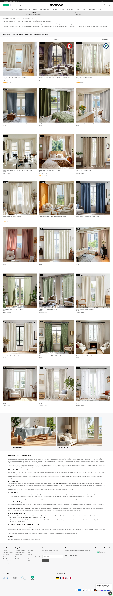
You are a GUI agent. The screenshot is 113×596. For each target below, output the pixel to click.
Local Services (70, 9)
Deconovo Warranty (20, 550)
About (83, 9)
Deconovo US (9, 589)
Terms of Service (7, 567)
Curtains (14, 9)
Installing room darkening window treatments (19, 508)
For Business (30, 563)
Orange (28, 539)
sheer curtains (35, 529)
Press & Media (6, 558)
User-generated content (34, 556)
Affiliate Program (32, 561)
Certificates (6, 556)
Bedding (62, 9)
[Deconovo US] (56, 5)
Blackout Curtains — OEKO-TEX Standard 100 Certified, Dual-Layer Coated (19, 18)
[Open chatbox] (110, 593)
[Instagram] (68, 555)
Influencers (30, 558)
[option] (33, 433)
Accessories (54, 9)
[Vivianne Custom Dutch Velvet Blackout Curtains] (20, 244)
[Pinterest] (73, 555)
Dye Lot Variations (19, 558)
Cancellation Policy (19, 552)
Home (4, 18)
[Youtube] (71, 555)
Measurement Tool (44, 9)
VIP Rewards (30, 550)
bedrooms (58, 483)
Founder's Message (8, 552)
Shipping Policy (18, 554)
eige (15, 539)
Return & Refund (19, 556)
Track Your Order (19, 565)
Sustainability (107, 1)
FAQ (16, 561)
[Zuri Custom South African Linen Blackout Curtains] (20, 59)
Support (78, 9)
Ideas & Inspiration (7, 563)
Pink (31, 539)
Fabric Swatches (33, 9)
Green (24, 539)
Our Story (5, 550)
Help (102, 1)
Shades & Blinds (23, 9)
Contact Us (18, 563)
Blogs (99, 9)
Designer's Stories (7, 561)
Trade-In (30, 554)
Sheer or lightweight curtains (15, 495)
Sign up (46, 561)
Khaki (18, 539)
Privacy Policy (6, 565)
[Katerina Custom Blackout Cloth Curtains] (93, 105)
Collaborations (91, 9)
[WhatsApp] (76, 555)
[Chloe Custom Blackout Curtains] (93, 151)
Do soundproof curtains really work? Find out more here (32, 517)
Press (29, 552)
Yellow (39, 539)
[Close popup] (110, 585)
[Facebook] (66, 555)
